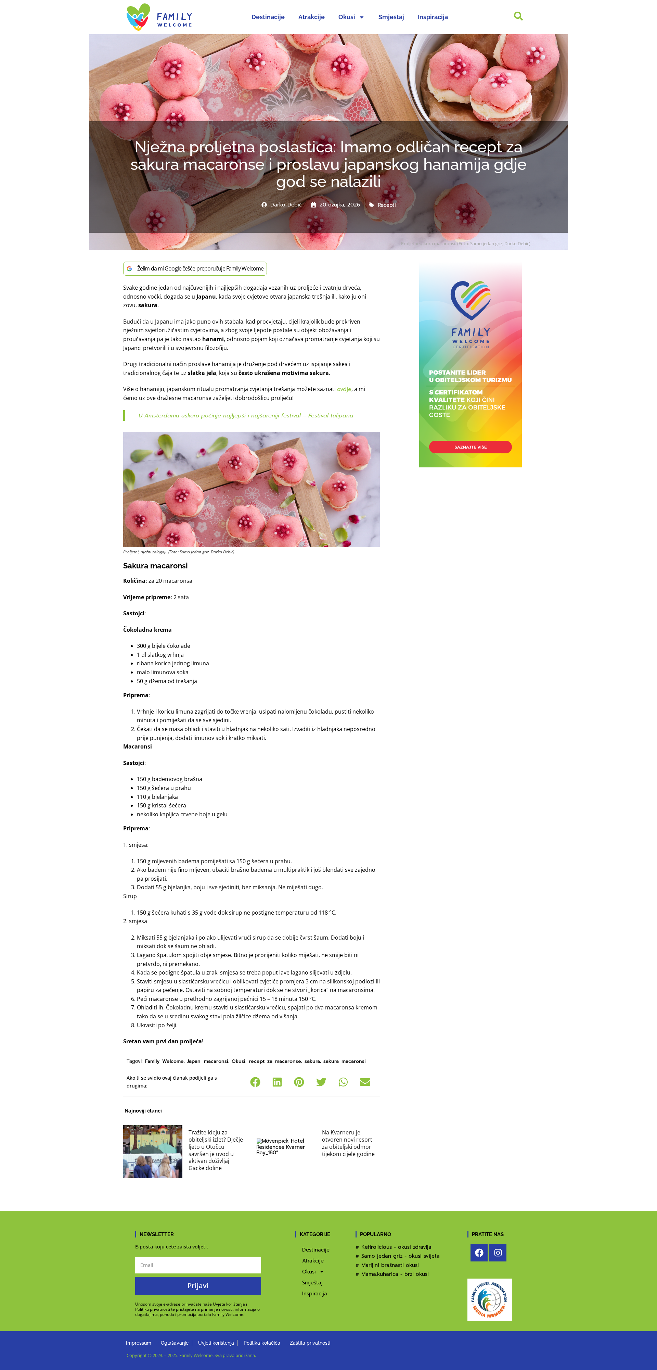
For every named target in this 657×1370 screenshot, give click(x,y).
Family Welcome (164, 1061)
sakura (312, 1061)
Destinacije (268, 17)
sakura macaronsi (344, 1061)
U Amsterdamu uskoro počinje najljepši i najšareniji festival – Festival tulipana (246, 416)
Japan (194, 1061)
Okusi (346, 17)
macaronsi (216, 1061)
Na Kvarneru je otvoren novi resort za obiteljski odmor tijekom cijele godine (348, 1143)
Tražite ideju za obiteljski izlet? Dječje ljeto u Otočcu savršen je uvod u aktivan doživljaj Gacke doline (216, 1150)
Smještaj (391, 17)
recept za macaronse (275, 1061)
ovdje (344, 389)
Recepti (387, 205)
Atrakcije (311, 17)
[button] (256, 1082)
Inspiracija (433, 17)
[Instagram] (497, 1252)
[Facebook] (479, 1252)
